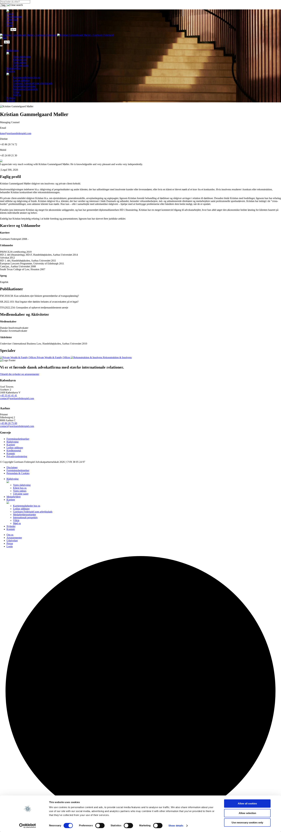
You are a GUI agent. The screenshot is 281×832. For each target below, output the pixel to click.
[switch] (100, 825)
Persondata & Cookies (18, 473)
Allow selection (247, 813)
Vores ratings (19, 62)
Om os (10, 13)
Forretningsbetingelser (18, 438)
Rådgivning (13, 50)
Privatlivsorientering (17, 456)
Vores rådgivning (22, 56)
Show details (175, 825)
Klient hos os (20, 59)
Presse (10, 22)
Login (10, 25)
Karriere (11, 71)
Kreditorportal (14, 450)
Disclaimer (12, 467)
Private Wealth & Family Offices (53, 357)
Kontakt (11, 100)
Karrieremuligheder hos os (26, 77)
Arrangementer (14, 16)
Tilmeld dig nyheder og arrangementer (19, 374)
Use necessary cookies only (247, 822)
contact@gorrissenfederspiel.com (17, 398)
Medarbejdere (14, 68)
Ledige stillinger (21, 80)
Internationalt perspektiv (25, 89)
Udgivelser (12, 19)
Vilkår (16, 92)
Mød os (17, 95)
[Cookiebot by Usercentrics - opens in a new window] (27, 825)
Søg (3, 5)
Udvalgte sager (20, 65)
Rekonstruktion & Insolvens (117, 357)
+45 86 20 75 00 (8, 423)
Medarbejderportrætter (24, 86)
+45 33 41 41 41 (8, 395)
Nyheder (11, 98)
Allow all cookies (247, 803)
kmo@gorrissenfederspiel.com (15, 133)
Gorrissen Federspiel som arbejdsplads (32, 83)
